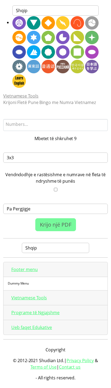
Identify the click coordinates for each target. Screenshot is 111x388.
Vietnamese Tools (21, 96)
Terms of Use (43, 367)
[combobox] (55, 125)
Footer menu (24, 269)
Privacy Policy (80, 360)
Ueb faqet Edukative (31, 327)
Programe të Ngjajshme (35, 313)
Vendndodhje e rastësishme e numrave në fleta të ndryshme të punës (55, 178)
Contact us (70, 367)
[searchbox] (55, 124)
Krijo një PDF (55, 224)
